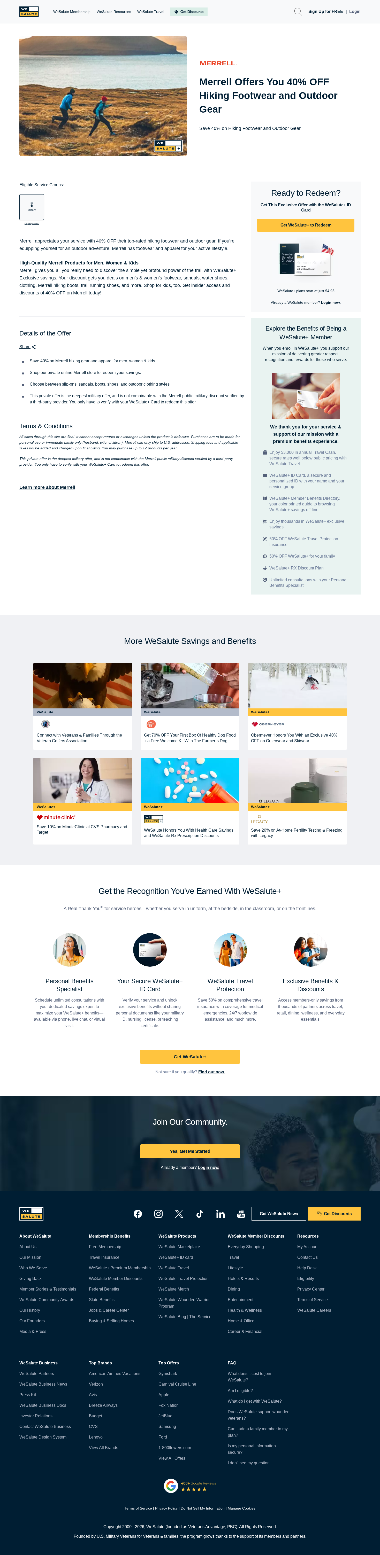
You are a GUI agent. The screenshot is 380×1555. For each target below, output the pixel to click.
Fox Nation (168, 1405)
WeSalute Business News (43, 1384)
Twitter (179, 1214)
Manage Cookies (241, 1508)
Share (25, 347)
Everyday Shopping (246, 1247)
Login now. (331, 302)
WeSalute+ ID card (175, 1257)
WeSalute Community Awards (46, 1300)
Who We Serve (33, 1268)
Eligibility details (32, 223)
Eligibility (305, 1278)
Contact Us (307, 1257)
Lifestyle (235, 1268)
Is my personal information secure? (252, 1449)
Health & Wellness (245, 1310)
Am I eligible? (240, 1390)
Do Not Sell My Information (203, 1508)
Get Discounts (338, 1214)
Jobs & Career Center (109, 1310)
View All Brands (103, 1447)
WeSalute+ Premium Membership (120, 1268)
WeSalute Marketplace (179, 1247)
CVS (93, 1426)
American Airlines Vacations (114, 1373)
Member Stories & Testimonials (47, 1289)
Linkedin (220, 1214)
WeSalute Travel (173, 1268)
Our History (29, 1310)
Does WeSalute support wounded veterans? (259, 1415)
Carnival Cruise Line (177, 1384)
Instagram (158, 1214)
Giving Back (30, 1278)
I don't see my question (249, 1463)
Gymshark (167, 1373)
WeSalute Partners (36, 1373)
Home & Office (241, 1321)
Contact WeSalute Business (45, 1426)
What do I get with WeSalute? (255, 1401)
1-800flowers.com (174, 1447)
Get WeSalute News (279, 1214)
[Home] (29, 11)
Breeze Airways (103, 1405)
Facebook (138, 1214)
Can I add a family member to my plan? (258, 1432)
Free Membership (105, 1247)
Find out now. (211, 1072)
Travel (233, 1257)
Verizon (96, 1384)
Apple (163, 1395)
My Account (307, 1247)
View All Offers (171, 1458)
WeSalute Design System (42, 1437)
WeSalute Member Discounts (115, 1278)
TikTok (200, 1214)
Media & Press (32, 1331)
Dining (234, 1289)
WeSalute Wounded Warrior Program (184, 1303)
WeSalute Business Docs (42, 1405)
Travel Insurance (104, 1257)
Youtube (241, 1214)
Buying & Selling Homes (111, 1321)
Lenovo (96, 1437)
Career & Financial (245, 1331)
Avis (93, 1395)
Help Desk (307, 1268)
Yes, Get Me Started (190, 1151)
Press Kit (27, 1395)
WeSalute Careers (314, 1310)
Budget (95, 1416)
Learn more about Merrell (47, 487)
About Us (27, 1247)
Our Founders (32, 1321)
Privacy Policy (166, 1508)
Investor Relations (35, 1416)
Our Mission (30, 1257)
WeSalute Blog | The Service (184, 1317)
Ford (162, 1437)
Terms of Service (312, 1300)
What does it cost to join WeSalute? (249, 1376)
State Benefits (102, 1300)
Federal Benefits (104, 1289)
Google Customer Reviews (190, 1486)
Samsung (167, 1426)
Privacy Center (310, 1289)
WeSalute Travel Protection (183, 1278)
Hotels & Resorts (243, 1278)
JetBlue (165, 1416)
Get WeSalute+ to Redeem (305, 225)
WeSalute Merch (173, 1289)
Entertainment (240, 1300)
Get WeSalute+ (190, 1056)
